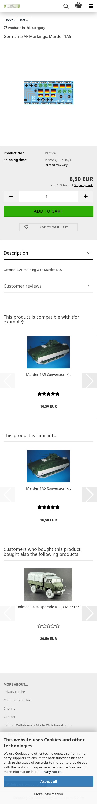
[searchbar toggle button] (66, 6)
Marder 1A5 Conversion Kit (48, 374)
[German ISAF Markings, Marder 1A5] (48, 81)
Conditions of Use (17, 700)
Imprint (9, 708)
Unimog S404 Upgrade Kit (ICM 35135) (48, 606)
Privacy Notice (50, 771)
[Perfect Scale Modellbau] (10, 6)
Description (16, 253)
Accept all (48, 781)
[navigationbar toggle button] (91, 6)
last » (24, 20)
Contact (9, 716)
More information (48, 794)
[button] (11, 196)
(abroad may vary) (56, 165)
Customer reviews (23, 286)
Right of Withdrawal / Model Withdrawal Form (38, 725)
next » (10, 20)
